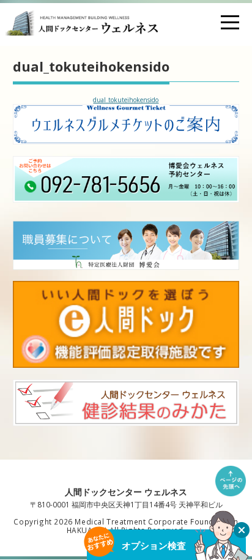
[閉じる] (242, 530)
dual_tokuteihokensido (125, 99)
